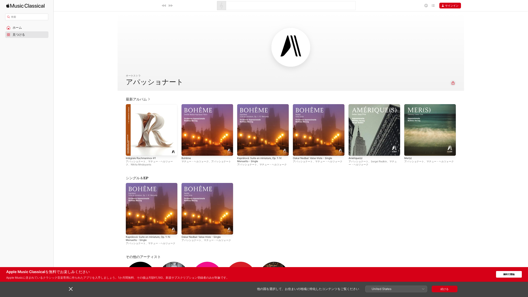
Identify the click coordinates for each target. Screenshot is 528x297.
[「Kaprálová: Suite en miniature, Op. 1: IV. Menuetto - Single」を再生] (242, 150)
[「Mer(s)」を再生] (409, 150)
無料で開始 (509, 274)
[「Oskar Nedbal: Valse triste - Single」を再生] (298, 150)
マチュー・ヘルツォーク (195, 161)
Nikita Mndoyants (141, 164)
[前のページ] (122, 130)
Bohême (187, 105)
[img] (25, 5)
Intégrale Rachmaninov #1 (142, 105)
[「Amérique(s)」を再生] (354, 150)
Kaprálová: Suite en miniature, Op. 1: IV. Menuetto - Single (262, 107)
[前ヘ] (164, 5)
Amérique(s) (356, 105)
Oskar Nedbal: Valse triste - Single (315, 105)
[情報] (426, 5)
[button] (26, 28)
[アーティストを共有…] (453, 83)
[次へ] (170, 5)
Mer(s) (408, 105)
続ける (445, 289)
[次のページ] (460, 130)
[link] (138, 99)
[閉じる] (71, 289)
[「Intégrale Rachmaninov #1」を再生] (131, 150)
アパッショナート (136, 161)
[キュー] (433, 5)
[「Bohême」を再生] (187, 150)
